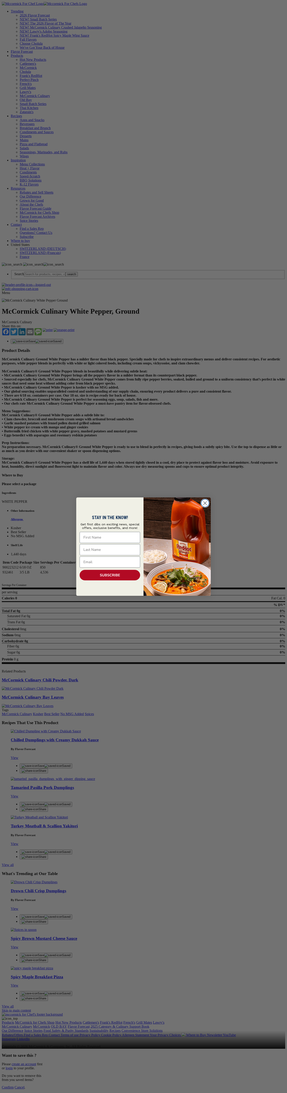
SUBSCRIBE (110, 575)
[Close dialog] (205, 503)
